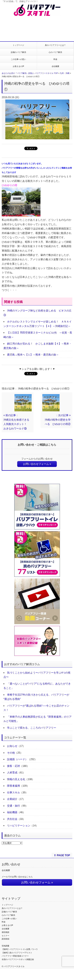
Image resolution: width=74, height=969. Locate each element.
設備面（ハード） (17, 759)
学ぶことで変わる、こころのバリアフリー (31, 727)
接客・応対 (13, 765)
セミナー (5, 936)
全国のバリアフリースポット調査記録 (18, 959)
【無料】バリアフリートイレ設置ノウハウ (20, 949)
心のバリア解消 (55, 52)
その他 (11, 752)
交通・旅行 (13, 805)
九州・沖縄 (64, 73)
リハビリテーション (18, 825)
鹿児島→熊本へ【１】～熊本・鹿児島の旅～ (33, 354)
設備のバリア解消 (18, 52)
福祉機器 (12, 812)
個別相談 (5, 932)
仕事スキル (13, 792)
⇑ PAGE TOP (62, 855)
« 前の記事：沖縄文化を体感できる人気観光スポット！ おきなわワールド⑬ (16, 422)
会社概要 (55, 66)
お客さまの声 (18, 66)
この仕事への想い (18, 59)
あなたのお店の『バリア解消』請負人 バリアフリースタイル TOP (30, 73)
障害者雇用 (13, 785)
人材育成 (12, 772)
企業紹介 (12, 799)
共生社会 (12, 818)
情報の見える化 (16, 779)
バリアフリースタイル (14, 966)
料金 (55, 59)
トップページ (18, 45)
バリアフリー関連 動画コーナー (15, 956)
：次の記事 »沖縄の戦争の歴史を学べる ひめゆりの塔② (58, 419)
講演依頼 (5, 939)
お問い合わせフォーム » (37, 463)
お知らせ (12, 745)
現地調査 (5, 946)
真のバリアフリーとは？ (55, 45)
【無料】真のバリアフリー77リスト (17, 953)
